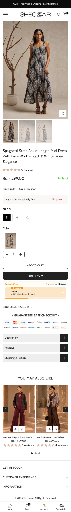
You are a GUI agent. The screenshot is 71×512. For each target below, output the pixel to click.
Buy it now (35, 275)
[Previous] (8, 70)
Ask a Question (27, 189)
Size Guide (9, 189)
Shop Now (59, 199)
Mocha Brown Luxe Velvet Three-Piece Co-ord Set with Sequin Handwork (52, 437)
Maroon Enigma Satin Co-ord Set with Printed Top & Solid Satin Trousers (18, 437)
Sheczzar (28, 498)
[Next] (63, 70)
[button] (12, 170)
